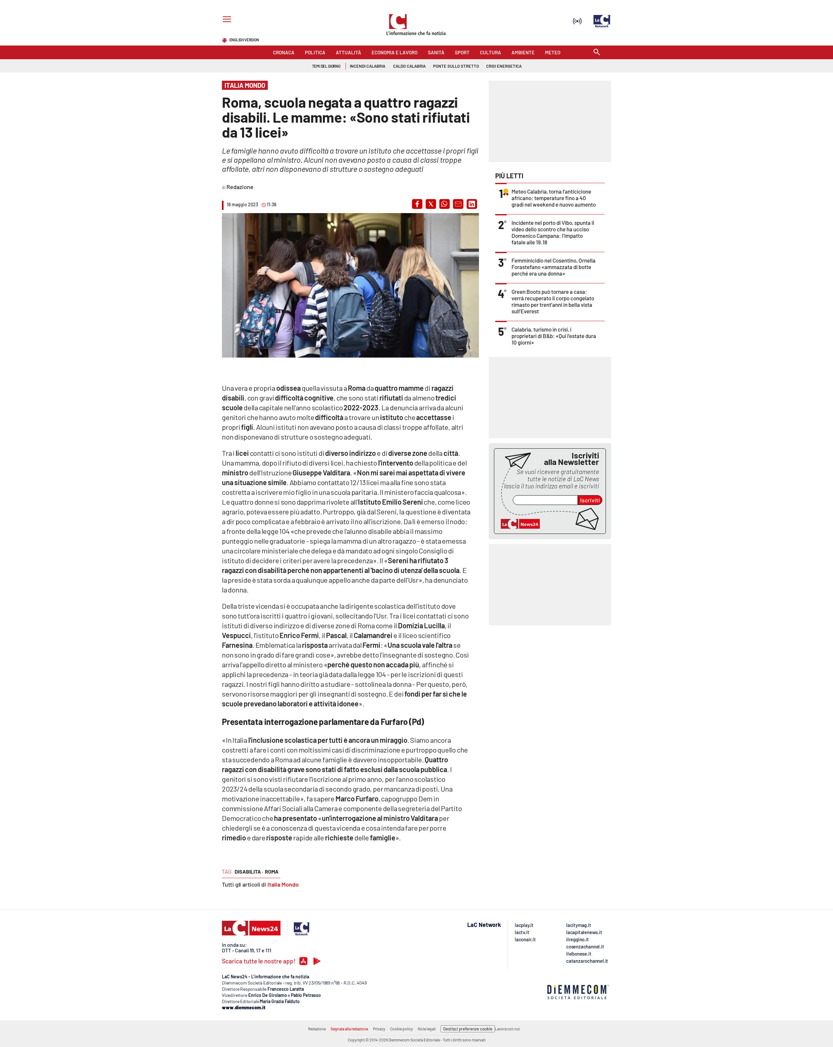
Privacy (379, 1029)
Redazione (317, 1029)
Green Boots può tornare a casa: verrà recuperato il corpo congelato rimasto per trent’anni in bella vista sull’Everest (553, 301)
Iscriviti (590, 500)
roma (272, 871)
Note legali (427, 1029)
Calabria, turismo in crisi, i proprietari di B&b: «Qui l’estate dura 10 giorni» (554, 336)
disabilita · (249, 871)
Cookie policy (401, 1029)
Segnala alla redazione (349, 1029)
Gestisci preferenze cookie (467, 1028)
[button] (417, 204)
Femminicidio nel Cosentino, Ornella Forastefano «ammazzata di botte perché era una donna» (553, 267)
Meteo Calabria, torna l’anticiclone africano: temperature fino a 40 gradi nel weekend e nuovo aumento (554, 198)
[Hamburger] (225, 20)
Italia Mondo (283, 884)
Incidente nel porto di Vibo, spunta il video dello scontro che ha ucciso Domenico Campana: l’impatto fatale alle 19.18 (553, 232)
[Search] (597, 52)
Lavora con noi (507, 1029)
